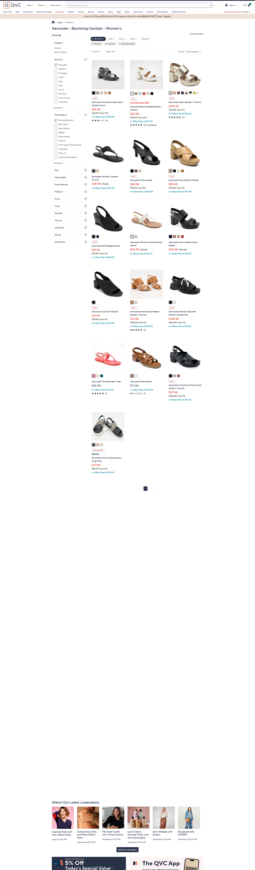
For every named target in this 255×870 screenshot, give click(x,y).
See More (58, 108)
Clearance (59, 12)
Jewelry (101, 12)
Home (127, 12)
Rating (58, 234)
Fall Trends (27, 12)
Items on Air (55, 5)
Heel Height (60, 177)
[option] (127, 16)
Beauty (91, 12)
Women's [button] (97, 44)
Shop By (58, 213)
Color (57, 206)
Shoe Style (61, 115)
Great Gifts (60, 242)
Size (57, 170)
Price (57, 198)
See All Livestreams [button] (127, 849)
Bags (119, 12)
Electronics (138, 12)
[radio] (93, 93)
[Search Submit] (211, 5)
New (18, 12)
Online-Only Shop (44, 12)
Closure (58, 220)
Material (59, 191)
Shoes (110, 12)
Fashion (81, 12)
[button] (227, 5)
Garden (71, 12)
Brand (59, 59)
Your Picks (7, 12)
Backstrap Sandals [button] (127, 44)
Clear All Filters (196, 33)
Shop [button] (29, 5)
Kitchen (150, 12)
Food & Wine (162, 12)
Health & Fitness (179, 12)
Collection (59, 227)
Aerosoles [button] (111, 44)
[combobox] (137, 5)
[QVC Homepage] (53, 22)
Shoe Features (61, 184)
